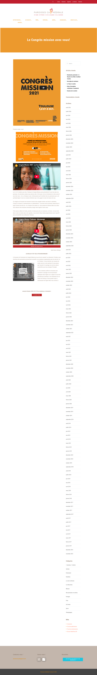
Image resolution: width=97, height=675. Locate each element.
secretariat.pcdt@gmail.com (19, 658)
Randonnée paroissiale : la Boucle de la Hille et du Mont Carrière (73, 77)
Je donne (74, 1)
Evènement (68, 573)
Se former (68, 604)
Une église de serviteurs (72, 81)
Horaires (64, 1)
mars (68, 127)
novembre (69, 143)
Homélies (68, 577)
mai (68, 119)
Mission (68, 588)
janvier (69, 135)
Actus (58, 1)
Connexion (69, 624)
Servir (67, 608)
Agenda (69, 1)
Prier (67, 600)
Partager (68, 596)
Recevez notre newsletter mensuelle (73, 659)
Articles (67, 569)
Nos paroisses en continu (72, 592)
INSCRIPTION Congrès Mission (37, 246)
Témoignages (69, 612)
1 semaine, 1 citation (71, 565)
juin (68, 115)
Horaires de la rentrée (72, 91)
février (69, 131)
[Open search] (53, 2)
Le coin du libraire (70, 581)
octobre (69, 147)
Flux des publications (72, 626)
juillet (68, 111)
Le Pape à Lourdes (71, 84)
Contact (80, 1)
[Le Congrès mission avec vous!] (37, 92)
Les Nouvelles (69, 584)
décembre (69, 139)
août (68, 107)
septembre (69, 151)
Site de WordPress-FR (72, 631)
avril (68, 123)
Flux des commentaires (72, 629)
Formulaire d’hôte (36, 294)
